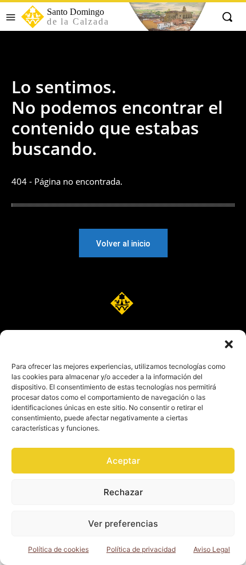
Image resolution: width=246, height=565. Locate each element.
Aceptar (123, 460)
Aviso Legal (211, 549)
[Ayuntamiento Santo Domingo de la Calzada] (123, 303)
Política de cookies (58, 549)
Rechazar (123, 492)
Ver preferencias (123, 523)
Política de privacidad (141, 549)
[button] (229, 344)
